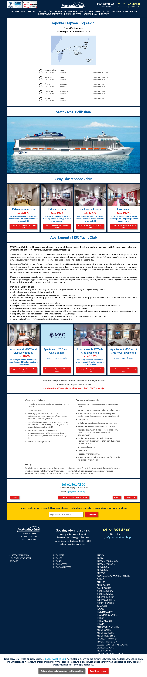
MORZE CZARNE (104, 630)
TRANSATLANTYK (104, 651)
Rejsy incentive (72, 14)
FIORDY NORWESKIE (105, 603)
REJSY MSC (57, 558)
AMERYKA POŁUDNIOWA (107, 561)
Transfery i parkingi (66, 11)
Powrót (15, 497)
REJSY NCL (57, 561)
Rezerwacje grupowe (50, 14)
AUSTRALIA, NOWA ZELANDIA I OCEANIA (113, 576)
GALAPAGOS (102, 606)
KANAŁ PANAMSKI (104, 621)
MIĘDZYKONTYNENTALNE (108, 627)
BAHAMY (100, 579)
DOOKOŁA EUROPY (105, 591)
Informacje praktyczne (124, 11)
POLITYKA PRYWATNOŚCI (20, 558)
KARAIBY (100, 624)
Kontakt (104, 14)
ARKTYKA (101, 573)
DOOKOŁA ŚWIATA (105, 594)
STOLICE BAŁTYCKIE (105, 648)
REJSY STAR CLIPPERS (62, 567)
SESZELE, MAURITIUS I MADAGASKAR (112, 645)
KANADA (100, 618)
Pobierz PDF (130, 497)
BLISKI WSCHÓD (103, 585)
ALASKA (100, 558)
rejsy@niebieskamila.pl (76, 492)
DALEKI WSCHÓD (104, 588)
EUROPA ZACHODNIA (106, 600)
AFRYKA (100, 555)
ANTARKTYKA (102, 570)
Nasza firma (90, 14)
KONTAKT (14, 561)
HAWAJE (100, 609)
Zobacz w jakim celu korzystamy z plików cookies (62, 671)
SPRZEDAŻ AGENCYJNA (19, 555)
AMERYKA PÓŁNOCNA (106, 564)
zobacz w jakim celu (55, 658)
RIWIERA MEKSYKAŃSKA (107, 642)
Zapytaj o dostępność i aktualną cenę (23, 226)
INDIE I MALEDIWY (105, 612)
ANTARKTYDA (103, 567)
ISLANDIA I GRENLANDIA (107, 615)
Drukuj (116, 497)
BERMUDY (101, 582)
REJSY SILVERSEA (60, 564)
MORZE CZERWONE (105, 633)
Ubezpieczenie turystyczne (94, 11)
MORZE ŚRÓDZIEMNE (106, 636)
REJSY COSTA (58, 555)
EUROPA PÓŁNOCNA (105, 597)
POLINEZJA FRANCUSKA (107, 639)
